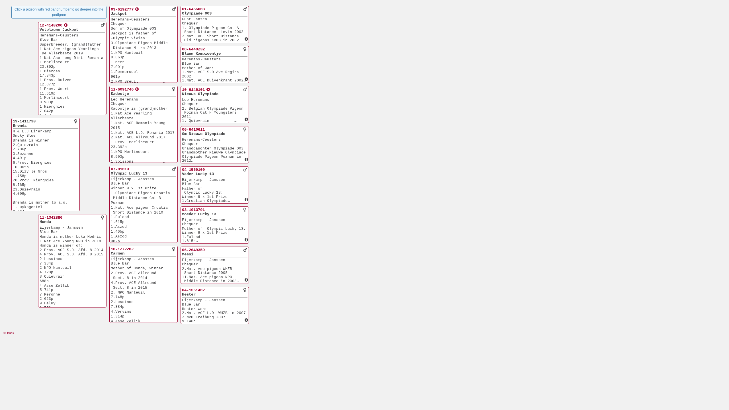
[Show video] (66, 25)
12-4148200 (51, 25)
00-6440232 (193, 49)
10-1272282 (122, 249)
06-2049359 (193, 250)
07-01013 (120, 169)
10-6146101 (193, 89)
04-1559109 (193, 169)
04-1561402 (193, 290)
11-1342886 (51, 217)
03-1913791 (193, 210)
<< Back (8, 333)
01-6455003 (193, 9)
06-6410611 (193, 129)
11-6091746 (122, 89)
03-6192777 (122, 9)
